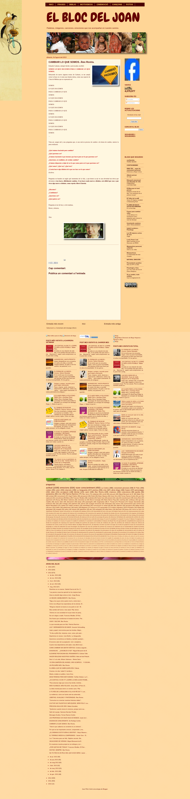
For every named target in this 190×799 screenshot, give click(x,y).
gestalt (126, 524)
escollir (120, 524)
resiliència (105, 522)
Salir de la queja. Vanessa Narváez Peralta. (62, 712)
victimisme (117, 526)
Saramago (56, 543)
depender (96, 524)
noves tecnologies (72, 526)
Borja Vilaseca (102, 496)
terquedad (81, 541)
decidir (48, 522)
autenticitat (129, 517)
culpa (142, 511)
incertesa (51, 513)
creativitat (91, 498)
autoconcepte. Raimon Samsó (79, 543)
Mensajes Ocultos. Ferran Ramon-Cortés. (62, 715)
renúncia (86, 551)
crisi (59, 494)
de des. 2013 (54, 575)
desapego (50, 517)
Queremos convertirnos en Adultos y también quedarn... (66, 639)
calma (131, 536)
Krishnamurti (109, 541)
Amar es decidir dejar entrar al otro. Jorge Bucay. (64, 595)
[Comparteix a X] (53, 263)
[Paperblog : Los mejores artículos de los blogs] (85, 337)
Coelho (57, 507)
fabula (62, 519)
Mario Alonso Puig (110, 500)
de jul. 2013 (54, 756)
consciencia (126, 492)
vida (117, 498)
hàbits (132, 538)
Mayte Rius (113, 521)
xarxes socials (59, 524)
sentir (77, 519)
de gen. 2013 (54, 774)
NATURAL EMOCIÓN (133, 259)
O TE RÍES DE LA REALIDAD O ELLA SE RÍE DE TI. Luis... (67, 691)
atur (91, 509)
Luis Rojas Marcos (118, 541)
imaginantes (100, 502)
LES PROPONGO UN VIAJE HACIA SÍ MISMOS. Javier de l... (68, 718)
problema (112, 540)
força (119, 528)
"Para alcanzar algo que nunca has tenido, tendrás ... (66, 683)
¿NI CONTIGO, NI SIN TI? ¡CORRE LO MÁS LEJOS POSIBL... (69, 680)
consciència (59, 498)
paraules (82, 530)
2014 (50, 570)
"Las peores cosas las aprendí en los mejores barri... (65, 592)
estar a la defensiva (111, 545)
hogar (65, 547)
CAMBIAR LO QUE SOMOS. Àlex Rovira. (62, 724)
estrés (76, 507)
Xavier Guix (100, 498)
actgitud (63, 543)
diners (103, 524)
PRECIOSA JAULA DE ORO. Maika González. (63, 706)
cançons (80, 515)
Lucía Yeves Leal (132, 239)
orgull (69, 530)
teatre (117, 551)
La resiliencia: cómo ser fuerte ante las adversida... (65, 694)
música (118, 503)
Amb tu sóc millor (132, 249)
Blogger (105, 789)
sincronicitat (128, 530)
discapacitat (58, 534)
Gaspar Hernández (135, 502)
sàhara (133, 522)
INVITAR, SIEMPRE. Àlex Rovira (59, 750)
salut (57, 503)
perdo (104, 515)
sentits (58, 541)
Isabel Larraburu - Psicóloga (133, 229)
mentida (77, 522)
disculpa (82, 545)
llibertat (106, 513)
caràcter (120, 543)
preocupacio (105, 530)
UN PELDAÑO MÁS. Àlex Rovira (59, 665)
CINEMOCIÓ (102, 4)
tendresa (141, 513)
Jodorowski (49, 511)
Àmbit (93, 496)
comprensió (63, 538)
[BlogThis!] (51, 263)
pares (127, 509)
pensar (86, 540)
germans (53, 547)
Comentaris (131, 103)
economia (71, 534)
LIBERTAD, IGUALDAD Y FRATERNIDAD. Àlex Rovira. (66, 697)
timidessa (129, 551)
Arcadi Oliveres (50, 532)
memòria (122, 547)
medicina (58, 530)
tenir (76, 541)
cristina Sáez (140, 532)
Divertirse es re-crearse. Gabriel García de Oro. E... (65, 589)
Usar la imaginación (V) (133, 278)
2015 (50, 567)
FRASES (61, 4)
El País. (102, 541)
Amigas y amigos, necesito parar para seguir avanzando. (64, 384)
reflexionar (113, 517)
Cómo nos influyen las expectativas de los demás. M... (66, 604)
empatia (58, 509)
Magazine (84, 507)
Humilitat (59, 532)
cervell (104, 494)
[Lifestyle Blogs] (94, 337)
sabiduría (92, 551)
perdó (91, 540)
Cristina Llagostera (117, 507)
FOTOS (129, 4)
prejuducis (82, 526)
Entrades (130, 99)
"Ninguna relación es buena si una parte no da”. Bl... (65, 607)
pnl (107, 540)
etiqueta (119, 545)
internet (72, 519)
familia (77, 511)
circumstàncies (81, 513)
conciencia (91, 513)
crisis (65, 545)
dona (93, 538)
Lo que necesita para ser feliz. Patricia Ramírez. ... (65, 624)
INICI (51, 4)
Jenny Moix (137, 498)
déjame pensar (132, 175)
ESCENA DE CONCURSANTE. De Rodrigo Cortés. (65, 721)
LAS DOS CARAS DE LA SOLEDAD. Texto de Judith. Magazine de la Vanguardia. (63, 447)
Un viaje (129, 177)
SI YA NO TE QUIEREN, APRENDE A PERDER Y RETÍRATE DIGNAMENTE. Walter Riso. (65, 433)
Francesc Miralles (78, 498)
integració (96, 547)
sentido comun (51, 541)
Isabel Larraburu (74, 505)
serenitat (89, 521)
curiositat (50, 534)
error (108, 528)
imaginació (139, 519)
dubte (65, 534)
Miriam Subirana (69, 500)
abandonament (82, 532)
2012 (50, 778)
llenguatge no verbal (51, 526)
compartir (120, 519)
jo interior (48, 521)
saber (112, 522)
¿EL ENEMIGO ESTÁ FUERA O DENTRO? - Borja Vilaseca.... (68, 732)
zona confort (91, 519)
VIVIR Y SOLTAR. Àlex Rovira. (58, 621)
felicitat (76, 492)
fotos (123, 528)
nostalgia (69, 549)
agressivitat (121, 521)
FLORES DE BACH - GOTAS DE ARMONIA (134, 205)
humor (132, 524)
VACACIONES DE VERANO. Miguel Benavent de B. (65, 741)
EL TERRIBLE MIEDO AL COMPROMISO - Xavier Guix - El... (68, 735)
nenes (55, 549)
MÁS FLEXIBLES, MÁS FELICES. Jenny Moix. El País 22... (67, 685)
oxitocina (110, 549)
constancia (132, 532)
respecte (64, 513)
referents (69, 551)
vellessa (140, 522)
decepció (76, 545)
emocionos (63, 517)
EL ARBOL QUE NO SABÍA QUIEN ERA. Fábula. (64, 668)
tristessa (72, 513)
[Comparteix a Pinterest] (57, 263)
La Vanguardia (82, 490)
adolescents (67, 507)
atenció (72, 528)
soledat (127, 522)
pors (50, 507)
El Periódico (130, 507)
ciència (83, 503)
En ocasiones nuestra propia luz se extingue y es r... (65, 744)
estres (122, 538)
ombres (103, 549)
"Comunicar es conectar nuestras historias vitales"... (65, 700)
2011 (50, 781)
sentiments (82, 521)
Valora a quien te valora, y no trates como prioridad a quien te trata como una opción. (133, 402)
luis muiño (92, 517)
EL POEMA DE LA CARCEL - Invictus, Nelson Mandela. (63, 372)
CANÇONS (117, 4)
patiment (74, 503)
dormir (98, 538)
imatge (135, 534)
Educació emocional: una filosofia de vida (134, 180)
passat (80, 540)
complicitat (126, 543)
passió (69, 521)
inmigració (83, 547)
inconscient (139, 524)
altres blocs (108, 509)
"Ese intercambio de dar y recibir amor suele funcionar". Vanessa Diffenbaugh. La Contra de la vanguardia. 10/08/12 (98, 436)
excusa (92, 534)
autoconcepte (107, 532)
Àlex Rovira (99, 492)
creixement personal (121, 488)
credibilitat (48, 545)
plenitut (132, 549)
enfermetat (108, 503)
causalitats (85, 528)
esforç (66, 509)
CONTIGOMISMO (132, 165)
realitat (75, 521)
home (70, 547)
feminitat (71, 517)
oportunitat (74, 540)
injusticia (76, 547)
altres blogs (115, 490)
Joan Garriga (132, 515)
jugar (101, 547)
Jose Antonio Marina (70, 524)
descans (81, 538)
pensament (84, 496)
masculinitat (97, 511)
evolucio (86, 534)
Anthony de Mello (137, 509)
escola (127, 519)
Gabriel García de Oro (120, 511)
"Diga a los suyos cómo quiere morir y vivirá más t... (65, 601)
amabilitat (113, 519)
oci (99, 549)
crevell (60, 545)
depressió (55, 519)
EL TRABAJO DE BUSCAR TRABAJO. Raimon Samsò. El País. (65, 408)
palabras (75, 530)
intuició (74, 509)
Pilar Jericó (85, 494)
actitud (49, 487)
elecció (104, 538)
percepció (129, 505)
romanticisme (141, 540)
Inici (83, 324)
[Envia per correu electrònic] (49, 263)
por (140, 496)
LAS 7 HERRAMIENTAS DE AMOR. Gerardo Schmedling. (133, 451)
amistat (51, 496)
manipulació (56, 540)
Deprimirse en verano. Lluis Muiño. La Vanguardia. (65, 636)
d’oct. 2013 (53, 581)
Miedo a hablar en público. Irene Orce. (61, 674)
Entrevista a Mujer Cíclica (134, 172)
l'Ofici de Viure (50, 530)
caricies (78, 528)
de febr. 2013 (54, 771)
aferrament (70, 502)
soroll (113, 551)
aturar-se (94, 507)
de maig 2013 (54, 762)
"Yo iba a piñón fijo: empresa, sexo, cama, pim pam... (66, 633)
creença (55, 545)
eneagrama (55, 522)
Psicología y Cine (133, 268)
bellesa (120, 536)
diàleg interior (139, 505)
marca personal (114, 547)
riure (118, 515)
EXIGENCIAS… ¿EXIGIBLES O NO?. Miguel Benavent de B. (68, 650)
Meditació (121, 517)
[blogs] (115, 341)
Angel (128, 236)
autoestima (50, 494)
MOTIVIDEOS (86, 4)
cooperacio (139, 521)
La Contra (105, 488)
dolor (108, 524)
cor (76, 538)
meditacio (56, 521)
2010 (50, 784)
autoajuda (98, 509)
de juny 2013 (54, 759)
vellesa (140, 530)
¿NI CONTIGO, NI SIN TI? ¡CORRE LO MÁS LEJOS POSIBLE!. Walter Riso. (65, 347)
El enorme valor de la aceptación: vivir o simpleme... (65, 642)
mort (64, 530)
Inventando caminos (134, 223)
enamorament (128, 503)
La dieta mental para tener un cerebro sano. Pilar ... (65, 688)
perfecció (89, 530)
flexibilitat (114, 534)
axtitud (108, 543)
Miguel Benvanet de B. (85, 524)
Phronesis (121, 502)
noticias (89, 549)
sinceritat (83, 519)
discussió (119, 509)
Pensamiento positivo (134, 263)
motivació (49, 503)
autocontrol (91, 543)
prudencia (119, 540)
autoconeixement (133, 511)
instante (89, 547)
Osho (132, 541)
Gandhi (136, 526)
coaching (122, 500)
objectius (119, 505)
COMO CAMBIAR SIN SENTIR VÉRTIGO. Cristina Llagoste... (68, 648)
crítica (49, 519)
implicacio (84, 517)
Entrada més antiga (112, 324)
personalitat (97, 540)
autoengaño (89, 502)
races (63, 551)
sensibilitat (119, 530)
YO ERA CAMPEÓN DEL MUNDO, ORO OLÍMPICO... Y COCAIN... (70, 662)
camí (136, 536)
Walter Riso (140, 494)
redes (57, 513)
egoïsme (99, 513)
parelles (121, 549)
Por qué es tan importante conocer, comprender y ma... (66, 729)
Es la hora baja (131, 208)
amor (58, 490)
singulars (134, 513)
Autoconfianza (94, 541)
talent (71, 541)
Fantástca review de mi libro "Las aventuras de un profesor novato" (134, 193)
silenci (102, 551)
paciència (84, 522)
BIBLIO (72, 4)
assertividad (98, 532)
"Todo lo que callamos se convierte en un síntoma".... (66, 726)
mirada (112, 513)
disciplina (88, 538)
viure (55, 515)
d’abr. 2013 (53, 765)
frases (127, 490)
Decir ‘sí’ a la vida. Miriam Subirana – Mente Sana (65, 659)
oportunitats (104, 507)
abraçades (49, 509)
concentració (123, 532)
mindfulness (139, 547)
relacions (68, 490)
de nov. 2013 (54, 578)
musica (63, 521)
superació (49, 498)
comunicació (61, 496)
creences (112, 492)
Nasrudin (127, 541)
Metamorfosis (131, 253)
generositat (122, 534)
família (125, 545)
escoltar (87, 515)
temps (79, 502)
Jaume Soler (59, 502)
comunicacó (71, 538)
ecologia (65, 503)
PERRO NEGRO (131, 162)
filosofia (77, 517)
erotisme (95, 545)
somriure (102, 526)
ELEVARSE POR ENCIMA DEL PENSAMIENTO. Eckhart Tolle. (68, 653)
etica (128, 538)
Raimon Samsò (59, 511)
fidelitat (113, 528)
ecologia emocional (95, 503)
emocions (64, 487)
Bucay (58, 500)
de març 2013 (54, 768)
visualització (49, 524)
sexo (89, 526)
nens (104, 511)
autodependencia (100, 543)
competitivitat (130, 521)
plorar (103, 540)
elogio (114, 524)
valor (134, 530)
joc (141, 528)
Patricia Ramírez (72, 494)
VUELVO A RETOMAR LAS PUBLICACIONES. (62, 420)
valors (50, 515)
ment (128, 547)
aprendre (62, 515)
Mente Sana (66, 532)
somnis (138, 503)
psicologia (100, 517)
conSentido (131, 160)
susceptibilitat (65, 541)
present (110, 498)
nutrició (94, 549)
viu (123, 526)
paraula (115, 549)
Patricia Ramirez (140, 541)
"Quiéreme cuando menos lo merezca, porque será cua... (67, 709)
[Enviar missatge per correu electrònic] (64, 260)
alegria (68, 543)
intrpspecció (49, 540)
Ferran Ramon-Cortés (128, 496)
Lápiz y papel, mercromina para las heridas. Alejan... (65, 630)
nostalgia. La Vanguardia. (79, 549)
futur (128, 528)
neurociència (62, 549)
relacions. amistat (77, 551)
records (98, 522)
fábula (132, 519)
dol (91, 528)
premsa (95, 490)
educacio (78, 534)
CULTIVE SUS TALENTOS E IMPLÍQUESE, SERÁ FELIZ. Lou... (69, 703)
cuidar (70, 545)
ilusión (129, 534)
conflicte (136, 517)
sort (97, 536)
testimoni (123, 551)
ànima (54, 553)
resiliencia (111, 515)
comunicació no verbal (100, 505)
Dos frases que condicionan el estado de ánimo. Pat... (66, 618)
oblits (56, 536)
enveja (103, 528)
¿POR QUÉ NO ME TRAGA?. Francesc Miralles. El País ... (67, 747)
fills (112, 505)
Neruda (74, 532)
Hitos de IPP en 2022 (133, 264)
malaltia (48, 502)
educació (112, 494)
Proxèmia (50, 543)
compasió (55, 538)
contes (48, 490)
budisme (114, 543)
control (142, 517)
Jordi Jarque (100, 519)
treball (124, 515)
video (53, 492)
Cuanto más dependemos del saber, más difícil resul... (66, 645)
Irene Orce (114, 496)
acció (107, 519)
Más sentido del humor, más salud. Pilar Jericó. (64, 610)
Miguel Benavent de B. (126, 494)
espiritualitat (116, 538)
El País (136, 488)
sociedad (95, 526)
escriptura (101, 545)
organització (63, 536)
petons (127, 549)
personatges (139, 490)
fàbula (47, 547)
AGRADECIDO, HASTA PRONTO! (64, 359)
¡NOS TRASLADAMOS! (134, 225)
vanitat (49, 553)
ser (93, 536)
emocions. (88, 545)
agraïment (49, 500)
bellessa (126, 536)
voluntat (102, 536)
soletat (63, 505)
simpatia (108, 551)
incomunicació (96, 515)
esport (71, 522)
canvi (87, 492)
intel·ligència (135, 528)
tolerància (136, 551)
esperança (64, 522)
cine (104, 490)
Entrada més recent (55, 324)
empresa (96, 528)
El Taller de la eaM (133, 198)
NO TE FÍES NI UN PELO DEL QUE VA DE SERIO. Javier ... (68, 753)
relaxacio (87, 536)
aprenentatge (71, 515)
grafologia (60, 547)
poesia (92, 522)
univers (142, 551)
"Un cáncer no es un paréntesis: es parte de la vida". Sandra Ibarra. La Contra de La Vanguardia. (65, 460)
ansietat (66, 528)
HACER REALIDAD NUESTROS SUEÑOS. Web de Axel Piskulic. (69, 656)
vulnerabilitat (97, 521)
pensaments (125, 513)
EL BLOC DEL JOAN (93, 17)
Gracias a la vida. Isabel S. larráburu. (61, 671)
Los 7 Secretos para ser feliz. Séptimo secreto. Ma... (65, 738)
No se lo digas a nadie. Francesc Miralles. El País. (65, 615)
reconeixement (79, 536)
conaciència (134, 543)
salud (97, 551)
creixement (141, 515)
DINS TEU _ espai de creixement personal (134, 169)
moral (68, 540)
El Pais (108, 536)
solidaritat (96, 494)
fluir (67, 519)
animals (91, 532)
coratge (140, 543)
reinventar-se (82, 500)
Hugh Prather (73, 496)
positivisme (57, 551)
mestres (63, 540)
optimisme (83, 509)
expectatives (99, 534)
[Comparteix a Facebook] (55, 263)
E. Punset (111, 502)
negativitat (50, 536)
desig (56, 517)
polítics (71, 536)
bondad (116, 532)
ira (90, 511)
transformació (126, 498)
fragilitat (140, 545)
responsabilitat (132, 540)
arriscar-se (69, 511)
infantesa (83, 511)
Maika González (57, 528)
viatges (87, 541)
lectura (106, 547)
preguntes (97, 530)
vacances (109, 526)
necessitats (49, 549)
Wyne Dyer (114, 536)
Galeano (105, 521)
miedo (132, 547)
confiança (132, 500)
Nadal (139, 507)
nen (118, 513)
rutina (112, 530)
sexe (109, 511)
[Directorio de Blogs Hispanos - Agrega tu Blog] (128, 339)
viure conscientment (85, 487)
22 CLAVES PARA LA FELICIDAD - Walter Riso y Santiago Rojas (65, 396)
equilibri (109, 538)
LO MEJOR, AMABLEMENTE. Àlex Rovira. (62, 598)
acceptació (64, 492)
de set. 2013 (54, 584)
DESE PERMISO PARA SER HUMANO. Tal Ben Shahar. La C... (69, 677)
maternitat (62, 526)
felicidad (107, 534)
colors (49, 538)
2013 (50, 572)
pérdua (125, 540)
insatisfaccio (139, 538)
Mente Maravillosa (52, 505)
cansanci (142, 536)
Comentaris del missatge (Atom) (66, 328)
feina (130, 545)
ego (139, 500)
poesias (138, 549)
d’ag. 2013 (53, 587)
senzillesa (119, 522)
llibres (68, 498)
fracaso (135, 545)
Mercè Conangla (95, 500)
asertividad (86, 505)
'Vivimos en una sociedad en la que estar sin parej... (65, 612)
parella (137, 492)
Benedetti (129, 526)
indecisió (141, 534)
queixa (106, 517)
